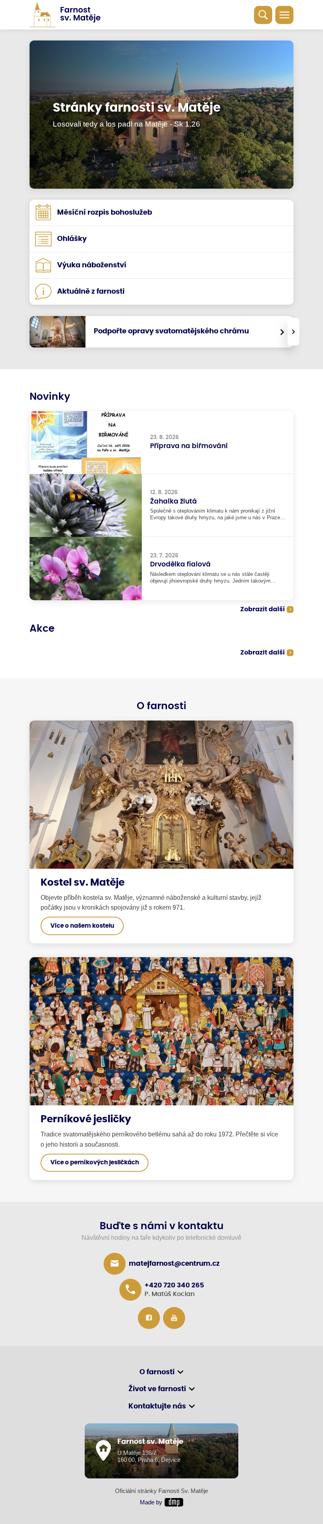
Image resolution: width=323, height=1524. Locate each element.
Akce (42, 629)
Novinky (50, 397)
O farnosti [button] (156, 1372)
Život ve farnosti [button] (157, 1389)
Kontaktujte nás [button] (157, 1406)
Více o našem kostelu (82, 926)
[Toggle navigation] (284, 15)
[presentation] (293, 332)
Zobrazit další (262, 609)
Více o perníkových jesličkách (94, 1163)
